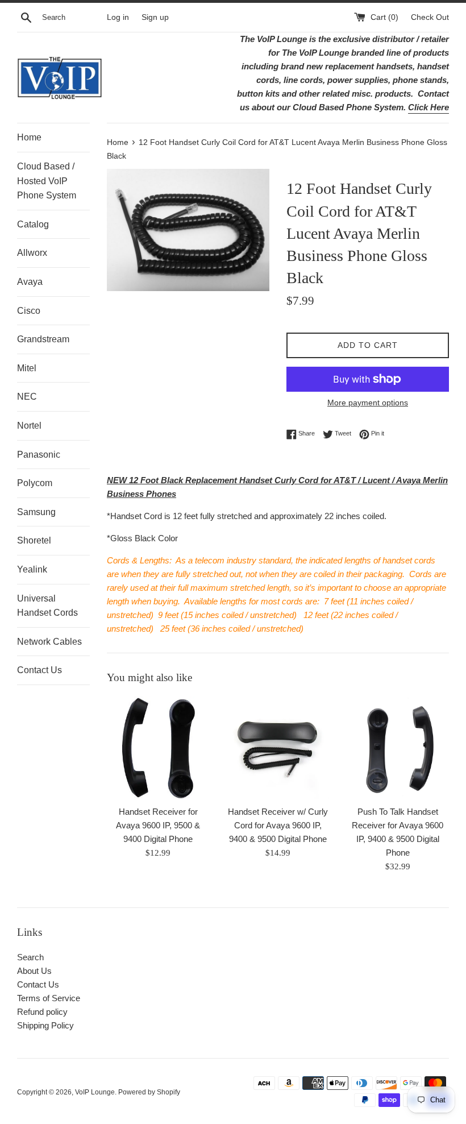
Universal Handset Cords (47, 606)
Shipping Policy (45, 1025)
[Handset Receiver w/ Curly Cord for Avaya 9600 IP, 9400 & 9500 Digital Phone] (278, 747)
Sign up (155, 17)
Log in (118, 17)
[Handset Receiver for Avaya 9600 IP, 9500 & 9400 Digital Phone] (158, 747)
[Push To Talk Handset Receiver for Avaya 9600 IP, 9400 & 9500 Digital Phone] (397, 747)
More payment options (367, 402)
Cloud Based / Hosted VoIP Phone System (46, 180)
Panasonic (38, 454)
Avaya (30, 282)
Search (30, 957)
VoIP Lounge (95, 1092)
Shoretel (34, 540)
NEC (27, 396)
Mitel (26, 368)
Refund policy (42, 1012)
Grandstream (43, 339)
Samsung (36, 512)
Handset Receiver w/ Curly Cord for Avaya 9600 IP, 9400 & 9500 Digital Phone (278, 825)
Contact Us (39, 670)
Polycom (34, 483)
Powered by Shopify (149, 1092)
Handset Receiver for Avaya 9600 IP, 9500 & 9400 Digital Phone (158, 825)
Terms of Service (48, 998)
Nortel (29, 425)
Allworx (32, 253)
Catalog (33, 224)
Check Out (430, 17)
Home (29, 137)
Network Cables (49, 641)
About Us (34, 971)
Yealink (32, 569)
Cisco (28, 311)
